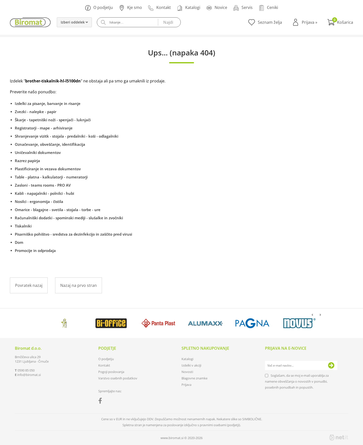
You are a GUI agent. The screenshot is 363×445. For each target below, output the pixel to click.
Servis (247, 7)
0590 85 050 (26, 370)
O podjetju (103, 7)
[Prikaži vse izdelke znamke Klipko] (64, 323)
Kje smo (134, 7)
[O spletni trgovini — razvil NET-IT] (338, 438)
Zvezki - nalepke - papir (35, 111)
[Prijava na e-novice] (331, 365)
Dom (19, 242)
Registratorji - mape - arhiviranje (44, 127)
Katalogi (192, 7)
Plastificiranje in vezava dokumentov (48, 168)
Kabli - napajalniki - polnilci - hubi (44, 193)
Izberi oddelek (73, 22)
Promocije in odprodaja (35, 250)
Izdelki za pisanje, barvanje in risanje (48, 103)
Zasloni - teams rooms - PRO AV (43, 185)
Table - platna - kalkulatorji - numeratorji (51, 176)
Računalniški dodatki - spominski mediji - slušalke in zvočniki (69, 217)
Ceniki (272, 7)
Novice (221, 7)
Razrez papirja (27, 160)
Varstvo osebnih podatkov (117, 378)
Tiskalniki (23, 225)
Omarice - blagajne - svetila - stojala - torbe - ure (58, 209)
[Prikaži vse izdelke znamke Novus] (299, 323)
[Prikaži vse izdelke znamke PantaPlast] (158, 323)
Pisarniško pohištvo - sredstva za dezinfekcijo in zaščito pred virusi (73, 234)
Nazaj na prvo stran (78, 285)
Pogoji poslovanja (111, 372)
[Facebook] (101, 401)
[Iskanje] (169, 22)
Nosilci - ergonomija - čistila (39, 201)
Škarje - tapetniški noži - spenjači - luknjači (53, 119)
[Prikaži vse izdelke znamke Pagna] (252, 323)
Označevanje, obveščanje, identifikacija (50, 144)
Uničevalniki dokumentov (38, 152)
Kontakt (163, 7)
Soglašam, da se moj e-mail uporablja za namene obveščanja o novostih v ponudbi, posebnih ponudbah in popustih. (297, 381)
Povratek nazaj (28, 285)
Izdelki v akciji (191, 365)
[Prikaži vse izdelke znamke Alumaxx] (205, 323)
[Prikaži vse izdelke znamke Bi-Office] (111, 323)
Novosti (187, 372)
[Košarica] (340, 22)
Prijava (309, 22)
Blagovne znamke (194, 378)
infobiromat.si (29, 374)
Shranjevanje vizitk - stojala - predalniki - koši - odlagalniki (66, 136)
